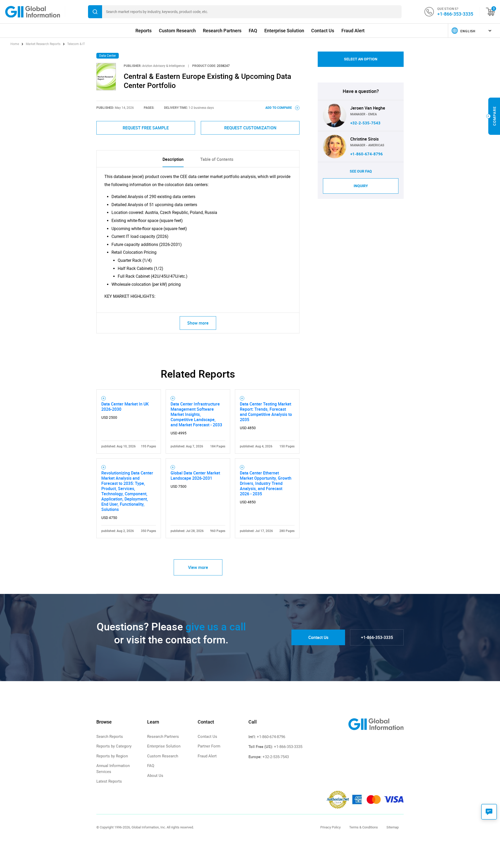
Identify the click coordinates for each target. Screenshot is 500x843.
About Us (155, 775)
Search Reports (109, 736)
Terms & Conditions (363, 827)
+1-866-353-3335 (455, 14)
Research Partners (222, 30)
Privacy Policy (330, 827)
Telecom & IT (76, 44)
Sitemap (392, 827)
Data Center (107, 56)
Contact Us (322, 30)
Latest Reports (109, 781)
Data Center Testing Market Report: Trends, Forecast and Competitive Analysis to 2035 (266, 411)
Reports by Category (114, 746)
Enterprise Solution (284, 30)
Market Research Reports (43, 44)
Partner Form (209, 746)
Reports (143, 30)
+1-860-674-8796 (366, 154)
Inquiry (361, 186)
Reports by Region (112, 756)
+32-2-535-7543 (365, 123)
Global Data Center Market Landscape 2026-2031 (195, 475)
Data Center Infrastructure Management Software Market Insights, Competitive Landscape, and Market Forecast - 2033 (196, 414)
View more (198, 567)
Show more (198, 323)
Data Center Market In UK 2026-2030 (125, 406)
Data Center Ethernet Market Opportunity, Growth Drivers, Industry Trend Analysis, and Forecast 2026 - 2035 (265, 483)
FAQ (253, 30)
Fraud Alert (353, 30)
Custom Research (177, 30)
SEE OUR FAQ (361, 171)
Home (15, 44)
